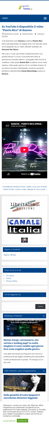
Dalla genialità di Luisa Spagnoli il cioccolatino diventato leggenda (22, 396)
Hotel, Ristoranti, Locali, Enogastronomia (20, 371)
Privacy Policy (11, 281)
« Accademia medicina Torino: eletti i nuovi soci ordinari (24, 187)
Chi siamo (10, 276)
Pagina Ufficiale (10, 255)
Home (8, 278)
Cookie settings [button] (9, 421)
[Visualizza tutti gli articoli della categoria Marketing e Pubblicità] (44, 316)
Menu (5, 18)
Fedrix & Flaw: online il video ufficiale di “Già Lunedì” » (25, 189)
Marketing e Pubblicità (13, 316)
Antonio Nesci (27, 34)
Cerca (40, 306)
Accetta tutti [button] (22, 421)
